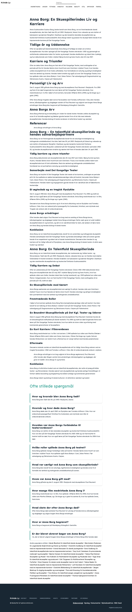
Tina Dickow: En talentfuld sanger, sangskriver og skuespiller (70, 573)
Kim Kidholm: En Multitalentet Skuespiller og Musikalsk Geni (69, 557)
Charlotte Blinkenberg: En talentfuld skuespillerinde (72, 568)
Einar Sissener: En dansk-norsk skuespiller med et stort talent (60, 562)
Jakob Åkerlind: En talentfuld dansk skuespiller (65, 543)
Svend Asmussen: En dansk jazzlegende (68, 549)
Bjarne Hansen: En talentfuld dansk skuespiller (66, 554)
